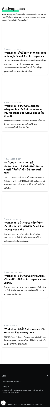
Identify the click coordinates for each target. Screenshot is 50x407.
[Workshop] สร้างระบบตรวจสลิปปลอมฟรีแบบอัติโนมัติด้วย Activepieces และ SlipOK (25, 279)
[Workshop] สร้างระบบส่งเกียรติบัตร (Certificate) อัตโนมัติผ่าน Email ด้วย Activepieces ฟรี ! (24, 226)
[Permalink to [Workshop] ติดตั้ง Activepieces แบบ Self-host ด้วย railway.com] (25, 311)
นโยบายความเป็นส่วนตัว (11, 382)
